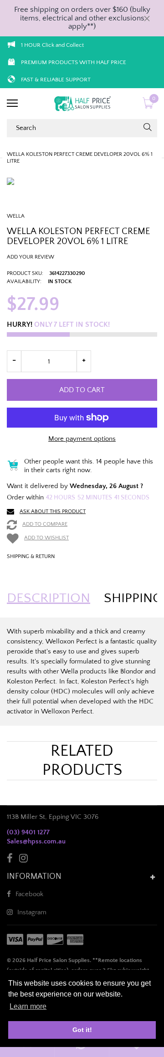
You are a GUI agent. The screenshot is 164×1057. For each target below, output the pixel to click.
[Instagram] (23, 859)
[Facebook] (10, 859)
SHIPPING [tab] (133, 598)
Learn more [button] (28, 1006)
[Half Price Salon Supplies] (82, 103)
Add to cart (82, 390)
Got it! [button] (82, 1029)
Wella (16, 216)
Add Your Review (30, 257)
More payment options (82, 439)
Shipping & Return (31, 556)
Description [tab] (48, 598)
